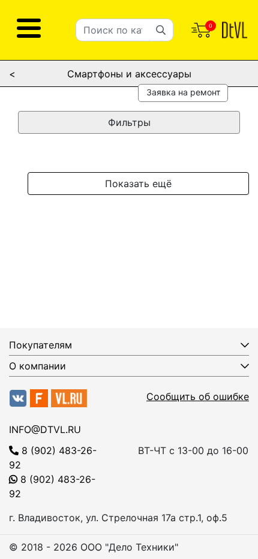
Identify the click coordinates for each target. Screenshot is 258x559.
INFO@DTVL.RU (45, 429)
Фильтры (129, 122)
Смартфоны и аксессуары (129, 74)
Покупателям (40, 345)
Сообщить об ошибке (197, 396)
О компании (37, 366)
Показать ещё (138, 184)
